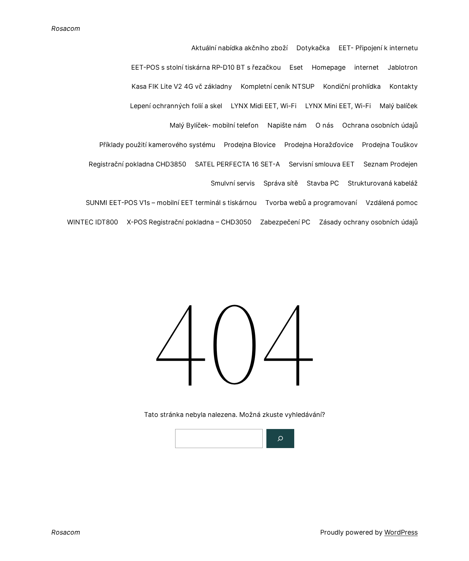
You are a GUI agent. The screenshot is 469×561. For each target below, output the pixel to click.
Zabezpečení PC (285, 222)
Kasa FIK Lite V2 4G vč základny (182, 86)
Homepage (329, 67)
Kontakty (403, 86)
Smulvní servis (233, 183)
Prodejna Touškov (390, 144)
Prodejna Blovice (250, 144)
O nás (324, 125)
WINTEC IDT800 (92, 222)
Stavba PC (323, 183)
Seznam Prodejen (390, 164)
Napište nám (287, 125)
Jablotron (403, 67)
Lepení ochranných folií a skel (176, 106)
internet (366, 67)
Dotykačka (313, 48)
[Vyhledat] (280, 438)
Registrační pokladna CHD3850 (137, 164)
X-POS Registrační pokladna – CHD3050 (189, 222)
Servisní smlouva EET (322, 164)
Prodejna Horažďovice (318, 144)
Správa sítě (280, 183)
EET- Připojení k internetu (378, 48)
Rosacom (65, 28)
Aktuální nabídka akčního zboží (239, 48)
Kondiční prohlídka (352, 86)
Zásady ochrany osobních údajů (368, 222)
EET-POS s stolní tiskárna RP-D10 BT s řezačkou (206, 67)
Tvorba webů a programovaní (311, 202)
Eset (296, 67)
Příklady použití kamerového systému (157, 144)
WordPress (401, 532)
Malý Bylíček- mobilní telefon (214, 125)
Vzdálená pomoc (392, 202)
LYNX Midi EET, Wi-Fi (263, 106)
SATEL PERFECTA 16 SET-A (237, 164)
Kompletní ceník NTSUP (277, 86)
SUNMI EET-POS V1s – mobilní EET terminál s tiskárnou (171, 202)
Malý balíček (399, 106)
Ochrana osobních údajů (380, 125)
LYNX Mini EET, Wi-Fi (338, 106)
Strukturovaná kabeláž (383, 183)
